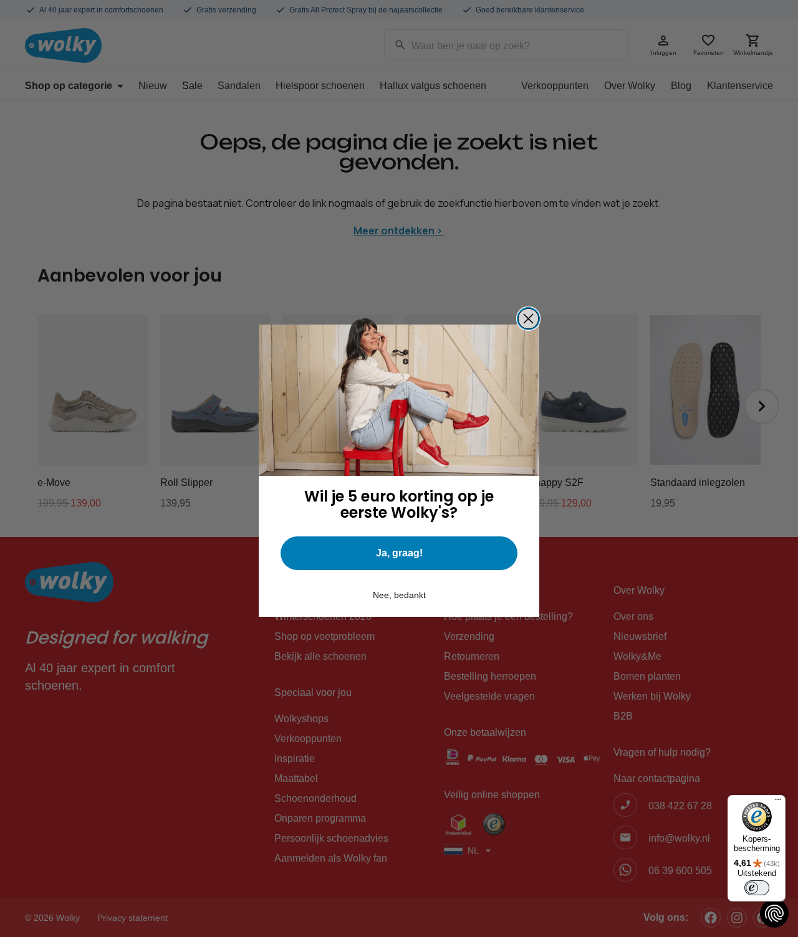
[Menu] (778, 802)
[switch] (756, 887)
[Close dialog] (528, 319)
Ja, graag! (399, 553)
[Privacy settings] (774, 913)
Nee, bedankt (399, 595)
